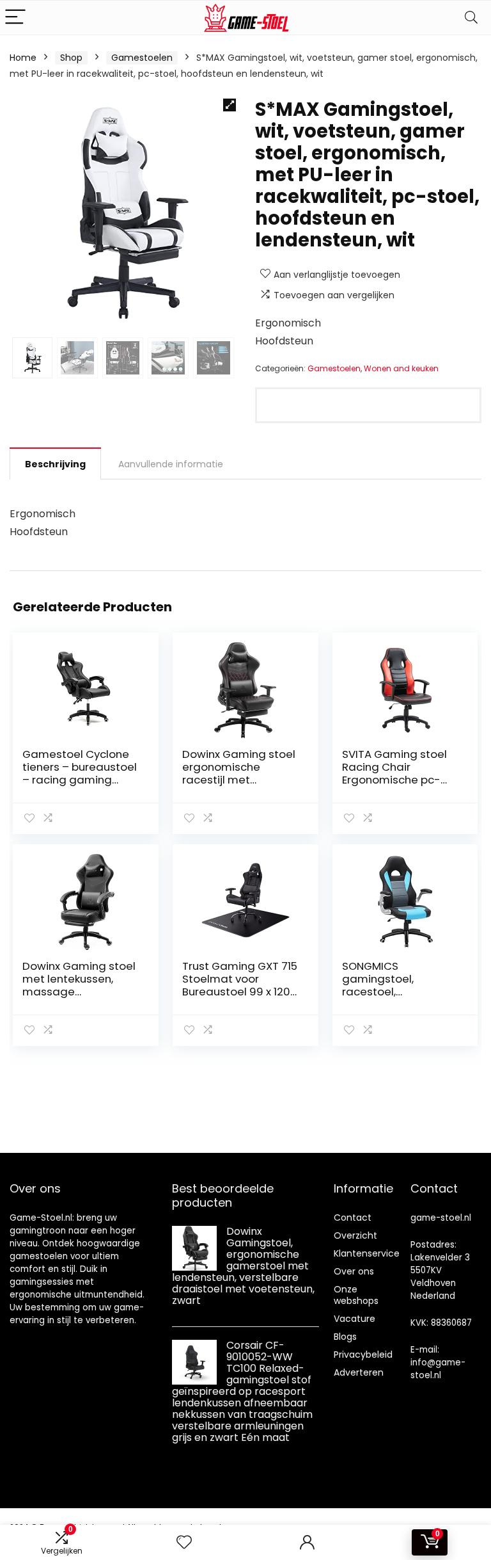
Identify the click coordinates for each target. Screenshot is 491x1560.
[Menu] (15, 18)
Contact (352, 1217)
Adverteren (359, 1372)
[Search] (471, 18)
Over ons (354, 1271)
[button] (229, 105)
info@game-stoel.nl (437, 1368)
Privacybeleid (363, 1354)
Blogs (345, 1336)
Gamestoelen (142, 57)
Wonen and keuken (401, 368)
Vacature (354, 1318)
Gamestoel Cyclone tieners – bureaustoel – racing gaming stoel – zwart (79, 773)
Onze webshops (356, 1295)
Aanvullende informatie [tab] (170, 464)
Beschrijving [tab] (55, 464)
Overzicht (355, 1235)
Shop (71, 57)
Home (23, 57)
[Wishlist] (184, 1542)
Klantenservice (367, 1253)
